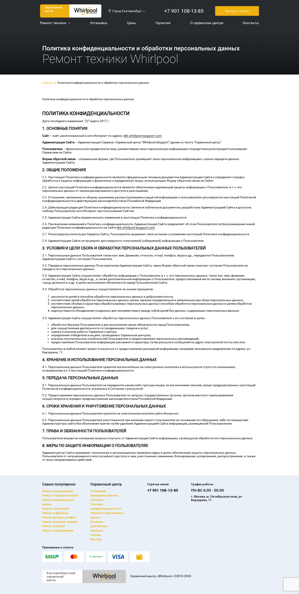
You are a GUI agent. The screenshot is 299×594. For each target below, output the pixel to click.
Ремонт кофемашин (55, 513)
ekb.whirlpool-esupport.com (142, 135)
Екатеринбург (132, 11)
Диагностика (98, 526)
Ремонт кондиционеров (57, 530)
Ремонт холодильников (57, 491)
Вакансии (96, 521)
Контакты (96, 500)
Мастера (96, 539)
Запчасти (96, 530)
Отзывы (95, 535)
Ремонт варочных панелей (59, 521)
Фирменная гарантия (104, 495)
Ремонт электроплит (55, 508)
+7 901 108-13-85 (184, 11)
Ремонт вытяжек (53, 526)
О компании (98, 491)
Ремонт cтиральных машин (60, 495)
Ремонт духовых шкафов (58, 517)
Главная (47, 82)
